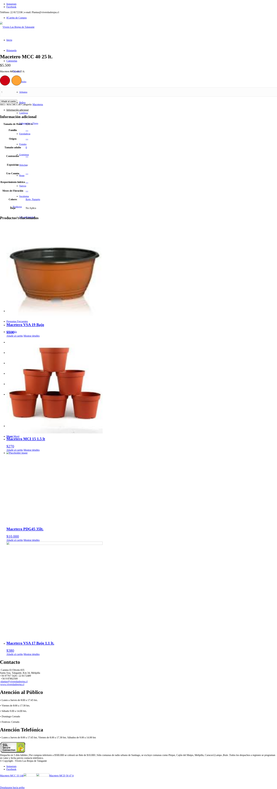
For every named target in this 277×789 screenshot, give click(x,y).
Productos (17, 207)
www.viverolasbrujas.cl (12, 684)
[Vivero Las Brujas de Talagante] (17, 27)
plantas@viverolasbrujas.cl (14, 681)
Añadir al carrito (8, 101)
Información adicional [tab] (17, 110)
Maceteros (38, 104)
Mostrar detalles (32, 335)
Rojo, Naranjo (33, 199)
